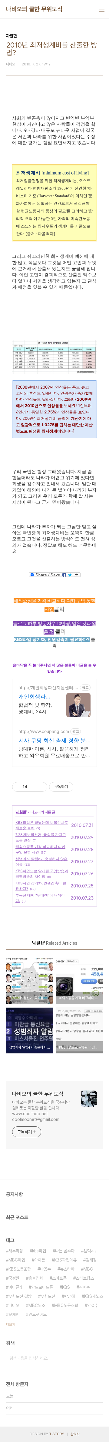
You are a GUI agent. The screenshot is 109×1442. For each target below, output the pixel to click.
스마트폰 (59, 1278)
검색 (97, 1358)
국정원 (13, 1278)
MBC (88, 1269)
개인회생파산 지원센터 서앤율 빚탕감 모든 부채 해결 (36, 696)
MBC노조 (36, 1305)
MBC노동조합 (66, 1305)
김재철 (91, 1260)
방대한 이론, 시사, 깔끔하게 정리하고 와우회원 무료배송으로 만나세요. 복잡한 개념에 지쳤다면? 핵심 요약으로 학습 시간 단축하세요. (54, 752)
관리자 (75, 1434)
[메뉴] (101, 9)
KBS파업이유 (65, 1260)
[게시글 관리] (40, 786)
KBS (66, 1287)
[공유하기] (33, 786)
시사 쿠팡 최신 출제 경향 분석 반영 (52, 740)
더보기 (10, 1324)
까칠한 (21, 812)
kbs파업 (39, 1250)
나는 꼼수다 (64, 1250)
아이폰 (39, 1260)
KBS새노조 (93, 1296)
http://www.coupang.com (43, 731)
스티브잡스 (85, 1278)
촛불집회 (35, 1278)
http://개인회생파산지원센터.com (47, 687)
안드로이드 (37, 1314)
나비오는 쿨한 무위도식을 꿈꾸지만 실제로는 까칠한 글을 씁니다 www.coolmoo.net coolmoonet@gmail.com (41, 1111)
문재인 (13, 1314)
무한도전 (48, 1296)
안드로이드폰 (42, 1287)
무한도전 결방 (19, 1296)
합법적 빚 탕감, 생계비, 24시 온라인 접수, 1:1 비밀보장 (36, 708)
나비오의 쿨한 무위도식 (34, 9)
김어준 (84, 1287)
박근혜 (69, 1296)
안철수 (92, 1305)
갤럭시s (90, 1250)
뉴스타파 (67, 1269)
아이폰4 (15, 1287)
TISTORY (56, 1434)
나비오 (13, 1305)
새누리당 (15, 1250)
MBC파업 (16, 1260)
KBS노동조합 (19, 1269)
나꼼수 (45, 1269)
